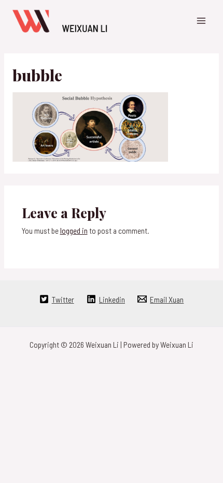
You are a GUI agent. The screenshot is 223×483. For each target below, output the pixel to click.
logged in (74, 230)
